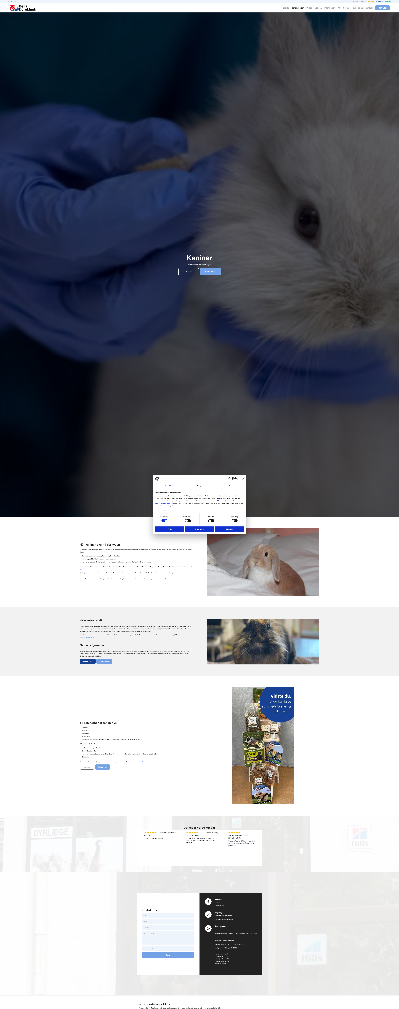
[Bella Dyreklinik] (22, 7)
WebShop (355, 1)
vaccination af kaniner (87, 637)
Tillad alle (229, 529)
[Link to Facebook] (11, 1)
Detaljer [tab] (199, 486)
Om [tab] (230, 486)
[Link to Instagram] (14, 1)
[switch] (188, 520)
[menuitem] (356, 1)
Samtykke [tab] (168, 486)
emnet (184, 573)
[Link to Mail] (8, 1)
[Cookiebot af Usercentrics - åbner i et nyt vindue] (229, 478)
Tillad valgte (199, 529)
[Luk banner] (243, 479)
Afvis (170, 529)
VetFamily (363, 1)
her (177, 511)
